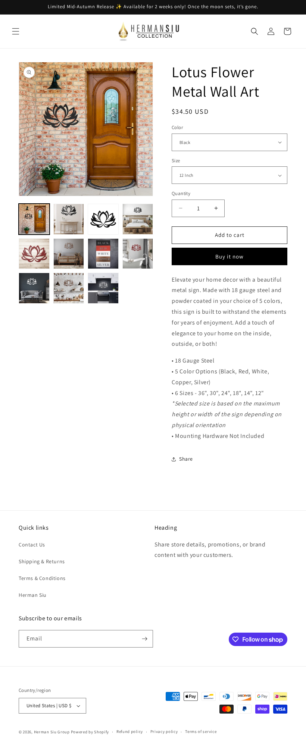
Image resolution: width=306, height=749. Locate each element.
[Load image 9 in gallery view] (34, 288)
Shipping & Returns (42, 561)
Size (176, 160)
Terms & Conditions (42, 578)
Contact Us (32, 544)
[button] (15, 31)
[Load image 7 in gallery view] (103, 253)
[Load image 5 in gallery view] (34, 253)
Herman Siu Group (52, 731)
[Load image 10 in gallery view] (68, 288)
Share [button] (186, 458)
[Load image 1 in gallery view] (34, 219)
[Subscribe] (144, 639)
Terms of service (200, 731)
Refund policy (129, 731)
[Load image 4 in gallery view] (137, 219)
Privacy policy (164, 731)
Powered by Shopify (90, 731)
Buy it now (229, 256)
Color (177, 127)
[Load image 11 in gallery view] (103, 288)
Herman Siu (33, 595)
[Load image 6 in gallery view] (68, 253)
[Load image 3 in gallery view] (103, 219)
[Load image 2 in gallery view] (68, 219)
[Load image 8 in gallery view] (137, 253)
